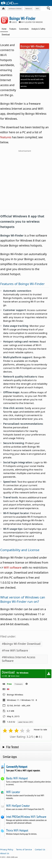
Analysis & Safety (38, 28)
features (5, 137)
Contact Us (40, 849)
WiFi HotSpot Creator (18, 806)
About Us (4, 853)
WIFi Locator (13, 792)
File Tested (12, 747)
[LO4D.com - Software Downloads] (3, 8)
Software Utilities (15, 8)
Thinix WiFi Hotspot (17, 830)
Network (28, 8)
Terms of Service (24, 849)
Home (4, 28)
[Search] (48, 9)
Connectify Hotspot (16, 767)
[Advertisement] (26, 181)
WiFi (37, 8)
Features (12, 28)
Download (6, 34)
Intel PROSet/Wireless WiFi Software (26, 817)
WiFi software (12, 567)
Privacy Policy (6, 849)
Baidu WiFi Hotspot (17, 778)
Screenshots (24, 28)
